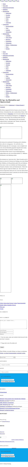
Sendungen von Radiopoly (6, 406)
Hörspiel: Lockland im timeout (7, 410)
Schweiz (14, 305)
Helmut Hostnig (19, 105)
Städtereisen (11, 105)
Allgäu (1, 303)
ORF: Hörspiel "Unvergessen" (7, 402)
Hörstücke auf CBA (4, 400)
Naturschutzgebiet (21, 303)
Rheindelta (10, 113)
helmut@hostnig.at (6, 421)
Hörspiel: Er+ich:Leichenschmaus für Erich (10, 408)
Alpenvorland (6, 303)
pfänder (1, 305)
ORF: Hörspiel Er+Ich (5, 404)
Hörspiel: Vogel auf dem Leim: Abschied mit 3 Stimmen (12, 398)
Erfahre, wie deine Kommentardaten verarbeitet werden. (12, 353)
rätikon (5, 305)
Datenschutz (2, 433)
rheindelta (9, 305)
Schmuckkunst (3, 392)
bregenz (11, 303)
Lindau (15, 303)
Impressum (2, 431)
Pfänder (22, 115)
